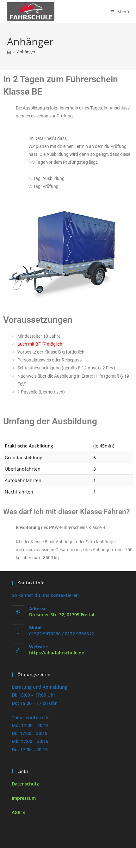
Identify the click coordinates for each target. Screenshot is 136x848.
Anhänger (26, 52)
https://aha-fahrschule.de (56, 653)
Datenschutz (25, 784)
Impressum (24, 798)
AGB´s (18, 812)
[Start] (9, 52)
